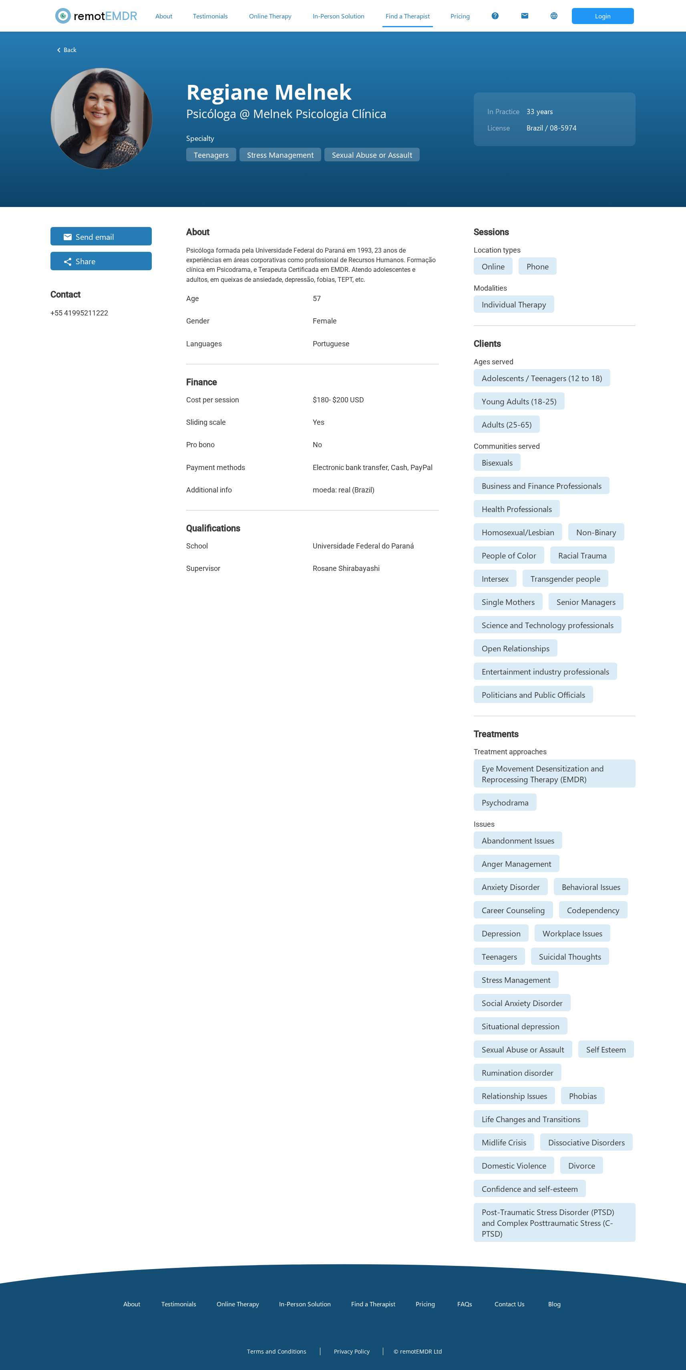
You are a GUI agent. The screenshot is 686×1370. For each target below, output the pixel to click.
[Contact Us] (524, 16)
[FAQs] (495, 16)
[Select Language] (554, 16)
